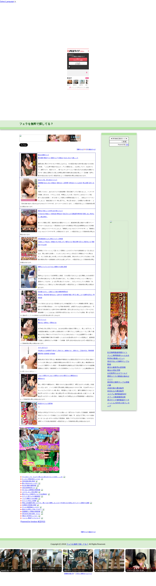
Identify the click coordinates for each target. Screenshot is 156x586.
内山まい (48, 242)
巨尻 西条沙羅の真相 (28, 481)
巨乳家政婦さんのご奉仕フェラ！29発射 (50, 239)
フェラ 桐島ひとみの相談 (30, 498)
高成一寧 (71, 294)
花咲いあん (86, 214)
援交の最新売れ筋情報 (116, 367)
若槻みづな (54, 242)
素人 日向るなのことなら (30, 483)
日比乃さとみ (67, 214)
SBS (127, 145)
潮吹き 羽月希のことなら (30, 516)
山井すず (59, 294)
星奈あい (41, 294)
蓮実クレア (54, 158)
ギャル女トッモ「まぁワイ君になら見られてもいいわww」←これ (42, 477)
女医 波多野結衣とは (28, 487)
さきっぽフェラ (43, 347)
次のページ (92, 149)
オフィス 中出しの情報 (29, 500)
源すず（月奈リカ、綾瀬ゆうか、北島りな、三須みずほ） (70, 350)
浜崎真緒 (41, 183)
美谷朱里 (46, 294)
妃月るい (90, 294)
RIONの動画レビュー (116, 358)
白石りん (81, 242)
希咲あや (59, 214)
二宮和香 (65, 183)
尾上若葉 (85, 183)
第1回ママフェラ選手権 (45, 403)
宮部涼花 (54, 214)
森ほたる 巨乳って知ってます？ (32, 509)
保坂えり (48, 214)
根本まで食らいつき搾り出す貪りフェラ (50, 211)
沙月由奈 (52, 353)
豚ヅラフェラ (42, 319)
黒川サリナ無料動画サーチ (118, 400)
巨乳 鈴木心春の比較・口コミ (31, 513)
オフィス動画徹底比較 (116, 397)
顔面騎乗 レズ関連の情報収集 (31, 511)
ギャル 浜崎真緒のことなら (30, 507)
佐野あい (46, 322)
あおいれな (67, 158)
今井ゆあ (71, 183)
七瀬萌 (85, 294)
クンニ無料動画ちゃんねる (118, 355)
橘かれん (41, 322)
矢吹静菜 (65, 294)
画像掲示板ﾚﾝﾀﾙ (69, 573)
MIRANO (80, 214)
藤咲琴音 (41, 353)
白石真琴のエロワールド (117, 373)
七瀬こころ (74, 158)
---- (39, 269)
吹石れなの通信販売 (115, 391)
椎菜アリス (47, 158)
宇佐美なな (41, 350)
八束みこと (41, 242)
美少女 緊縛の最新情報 (29, 485)
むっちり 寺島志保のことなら (31, 479)
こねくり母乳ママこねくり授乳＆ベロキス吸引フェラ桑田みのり (58, 375)
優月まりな (68, 242)
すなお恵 (44, 244)
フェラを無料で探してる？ (36, 123)
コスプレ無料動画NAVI (116, 394)
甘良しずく (61, 242)
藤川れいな (87, 242)
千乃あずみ (41, 214)
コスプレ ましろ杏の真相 (30, 492)
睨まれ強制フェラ (43, 155)
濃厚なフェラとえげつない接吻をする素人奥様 (52, 266)
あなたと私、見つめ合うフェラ (47, 180)
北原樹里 (46, 353)
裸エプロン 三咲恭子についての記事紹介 (34, 494)
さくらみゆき (78, 183)
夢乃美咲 (41, 158)
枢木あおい (53, 294)
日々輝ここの (78, 294)
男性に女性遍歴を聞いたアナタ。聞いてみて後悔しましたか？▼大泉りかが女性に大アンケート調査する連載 (55, 503)
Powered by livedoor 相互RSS (33, 522)
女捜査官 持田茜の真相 (29, 505)
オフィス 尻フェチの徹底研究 (31, 496)
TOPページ (80, 149)
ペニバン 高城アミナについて (31, 518)
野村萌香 (91, 350)
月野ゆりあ (53, 322)
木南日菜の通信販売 (115, 388)
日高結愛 (74, 214)
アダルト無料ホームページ (83, 573)
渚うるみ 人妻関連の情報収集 (31, 490)
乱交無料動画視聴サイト (117, 352)
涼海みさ (61, 158)
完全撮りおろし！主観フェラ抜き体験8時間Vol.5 (53, 291)
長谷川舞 (75, 242)
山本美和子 (48, 350)
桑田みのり (41, 378)
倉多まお (59, 183)
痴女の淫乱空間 (113, 370)
